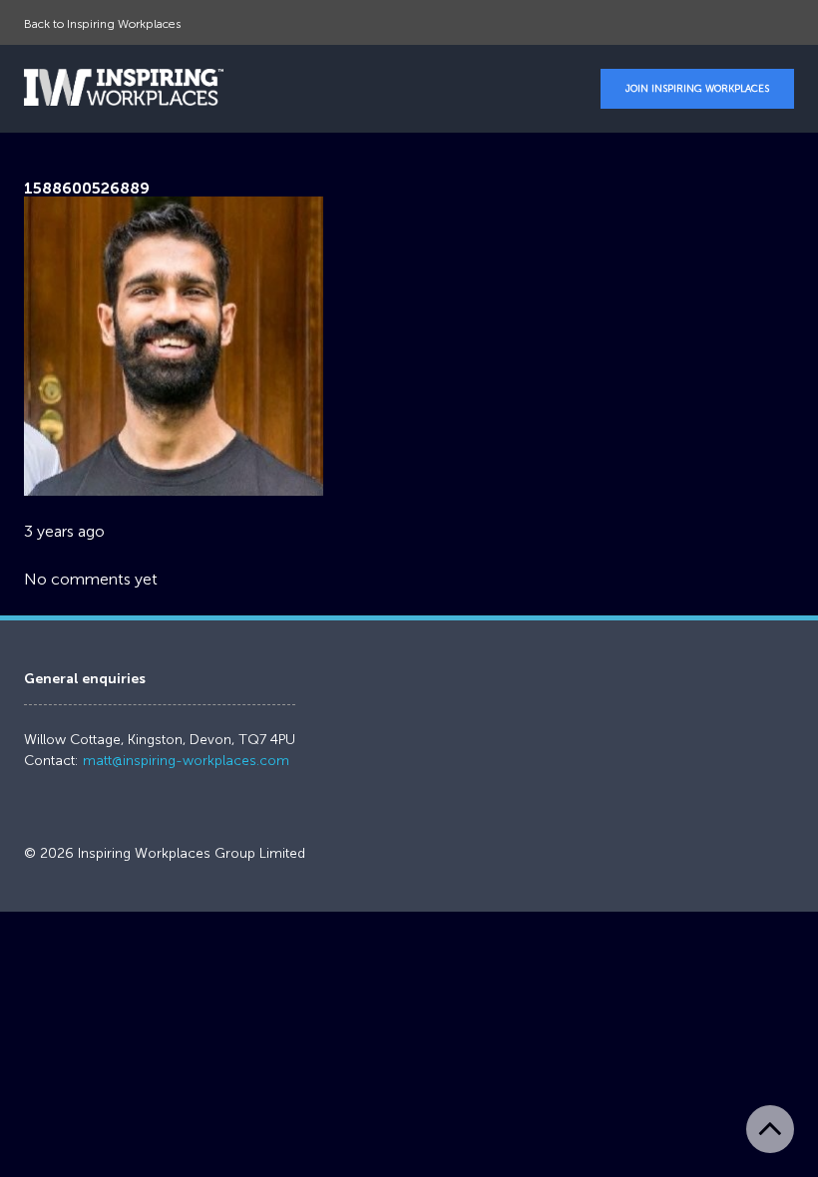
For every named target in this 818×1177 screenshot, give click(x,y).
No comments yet (91, 579)
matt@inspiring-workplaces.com (186, 760)
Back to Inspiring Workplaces (102, 24)
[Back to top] (770, 1129)
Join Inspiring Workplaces (697, 89)
